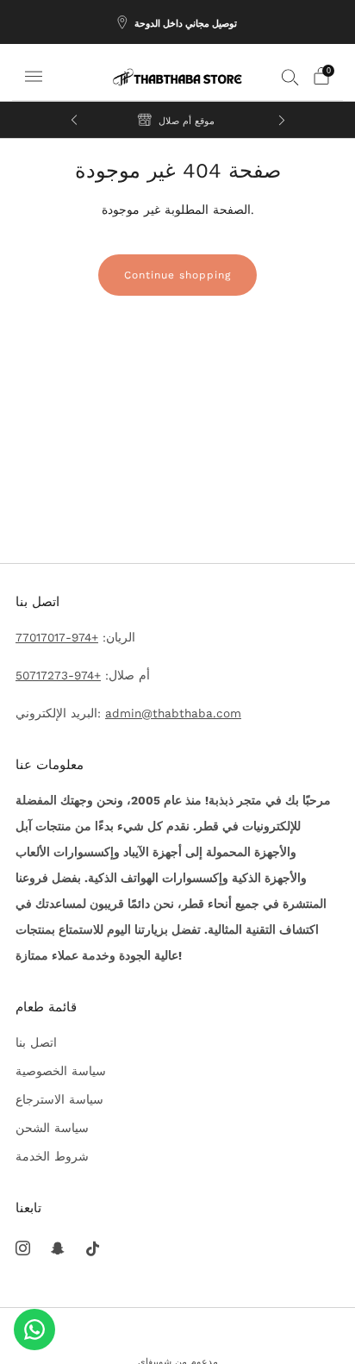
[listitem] (177, 22)
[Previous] (74, 119)
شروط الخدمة (52, 1156)
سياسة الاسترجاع (59, 1099)
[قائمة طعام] (33, 76)
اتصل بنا (36, 1042)
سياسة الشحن (52, 1128)
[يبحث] (290, 76)
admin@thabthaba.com (173, 713)
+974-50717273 (58, 675)
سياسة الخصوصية (61, 1071)
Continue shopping (177, 275)
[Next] (281, 119)
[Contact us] (34, 1329)
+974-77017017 (57, 637)
